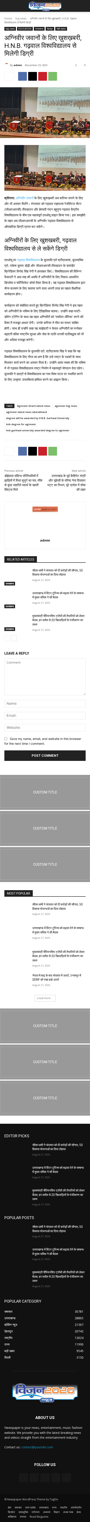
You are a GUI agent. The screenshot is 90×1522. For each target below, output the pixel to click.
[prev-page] (7, 638)
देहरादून (50, 28)
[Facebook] (22, 76)
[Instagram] (56, 1477)
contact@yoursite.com (37, 1447)
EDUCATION (24, 28)
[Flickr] (45, 1477)
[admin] (7, 65)
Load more (44, 998)
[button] (7, 6)
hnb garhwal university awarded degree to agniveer (37, 430)
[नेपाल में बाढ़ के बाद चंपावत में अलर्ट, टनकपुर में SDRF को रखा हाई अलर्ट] (16, 982)
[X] (32, 76)
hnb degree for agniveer (21, 424)
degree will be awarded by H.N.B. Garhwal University (37, 418)
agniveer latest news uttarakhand (26, 412)
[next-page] (14, 638)
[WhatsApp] (52, 76)
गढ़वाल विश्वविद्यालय (28, 260)
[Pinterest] (42, 76)
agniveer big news (66, 405)
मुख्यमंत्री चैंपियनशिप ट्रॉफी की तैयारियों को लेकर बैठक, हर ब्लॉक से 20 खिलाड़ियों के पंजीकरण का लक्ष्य (58, 620)
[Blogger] (23, 1477)
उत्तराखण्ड (39, 28)
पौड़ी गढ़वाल (61, 28)
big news (21, 18)
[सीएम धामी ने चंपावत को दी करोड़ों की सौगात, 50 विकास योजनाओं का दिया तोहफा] (16, 576)
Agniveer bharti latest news (33, 405)
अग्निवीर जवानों (24, 198)
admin (18, 65)
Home (8, 18)
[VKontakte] (66, 1477)
